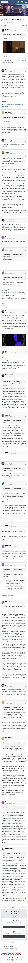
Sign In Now (14, 936)
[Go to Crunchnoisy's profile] (2, 249)
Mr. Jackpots (19, 853)
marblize (18, 117)
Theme (10, 957)
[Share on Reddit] (13, 954)
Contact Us (16, 957)
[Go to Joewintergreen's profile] (2, 220)
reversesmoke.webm (6, 63)
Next (23, 25)
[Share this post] (25, 30)
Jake (3, 22)
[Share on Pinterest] (20, 954)
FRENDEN (18, 468)
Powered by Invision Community (14, 960)
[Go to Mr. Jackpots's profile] (2, 602)
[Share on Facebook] (4, 954)
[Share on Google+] (6, 954)
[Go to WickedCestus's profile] (2, 849)
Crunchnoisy (19, 569)
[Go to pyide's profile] (2, 685)
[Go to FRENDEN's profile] (2, 453)
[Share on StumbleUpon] (16, 954)
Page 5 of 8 (14, 25)
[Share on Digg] (9, 954)
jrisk (17, 381)
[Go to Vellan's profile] (2, 152)
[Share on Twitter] (2, 954)
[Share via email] (18, 954)
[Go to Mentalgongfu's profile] (2, 70)
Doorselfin (18, 34)
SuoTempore (19, 277)
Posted (10, 30)
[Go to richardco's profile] (2, 30)
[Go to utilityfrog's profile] (2, 415)
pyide (6, 685)
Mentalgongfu (19, 420)
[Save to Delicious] (11, 954)
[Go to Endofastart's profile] (2, 237)
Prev (5, 25)
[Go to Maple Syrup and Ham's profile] (2, 140)
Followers (13, 942)
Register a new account (14, 927)
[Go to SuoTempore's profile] (2, 112)
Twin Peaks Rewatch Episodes (19, 22)
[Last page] (26, 26)
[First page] (1, 26)
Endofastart (18, 707)
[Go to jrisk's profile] (2, 352)
